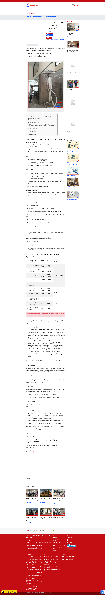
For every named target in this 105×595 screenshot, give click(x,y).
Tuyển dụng (55, 539)
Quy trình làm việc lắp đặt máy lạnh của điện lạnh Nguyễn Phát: (40, 127)
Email (27, 472)
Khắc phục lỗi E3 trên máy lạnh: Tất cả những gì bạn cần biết (72, 188)
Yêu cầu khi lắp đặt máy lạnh (35, 118)
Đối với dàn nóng (33, 121)
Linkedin (70, 540)
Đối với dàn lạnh (32, 119)
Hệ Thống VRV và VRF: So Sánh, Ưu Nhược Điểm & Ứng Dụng (73, 151)
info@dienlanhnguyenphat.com (73, 1)
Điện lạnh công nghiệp (37, 16)
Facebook (70, 537)
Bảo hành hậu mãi (33, 134)
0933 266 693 (49, 33)
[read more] (73, 145)
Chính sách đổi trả (56, 542)
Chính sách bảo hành (57, 543)
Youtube (70, 542)
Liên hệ (54, 540)
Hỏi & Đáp (55, 550)
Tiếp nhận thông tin (33, 128)
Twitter (69, 539)
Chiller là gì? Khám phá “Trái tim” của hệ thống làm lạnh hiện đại (72, 164)
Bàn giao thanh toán (33, 132)
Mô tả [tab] (29, 45)
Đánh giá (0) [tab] (34, 45)
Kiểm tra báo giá (33, 130)
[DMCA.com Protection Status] (73, 548)
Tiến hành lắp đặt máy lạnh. (34, 122)
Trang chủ (29, 16)
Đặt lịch (49, 37)
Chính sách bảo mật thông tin (59, 545)
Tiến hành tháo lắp (33, 131)
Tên (27, 468)
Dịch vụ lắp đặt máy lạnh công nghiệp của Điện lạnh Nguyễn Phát (40, 116)
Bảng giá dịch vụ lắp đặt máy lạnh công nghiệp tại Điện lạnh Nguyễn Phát (42, 124)
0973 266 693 (49, 35)
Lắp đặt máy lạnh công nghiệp (50, 16)
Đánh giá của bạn (30, 447)
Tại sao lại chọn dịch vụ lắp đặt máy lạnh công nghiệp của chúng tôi (41, 125)
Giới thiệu (55, 537)
